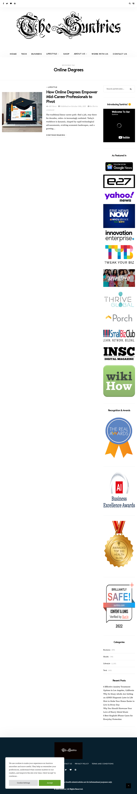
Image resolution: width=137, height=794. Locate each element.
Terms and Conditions (102, 764)
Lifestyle (51, 53)
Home (13, 53)
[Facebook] (3, 4)
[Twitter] (7, 4)
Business (36, 53)
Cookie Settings (23, 783)
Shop (66, 53)
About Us (79, 53)
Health (106, 657)
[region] (34, 773)
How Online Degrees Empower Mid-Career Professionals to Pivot (71, 96)
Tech (24, 53)
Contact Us (120, 53)
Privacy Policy (82, 764)
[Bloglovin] (11, 4)
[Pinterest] (15, 4)
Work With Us (100, 53)
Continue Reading (56, 135)
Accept (50, 783)
